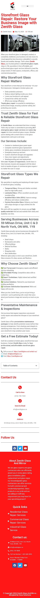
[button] (27, 6)
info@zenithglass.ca (14, 354)
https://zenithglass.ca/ (15, 356)
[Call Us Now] (20, 387)
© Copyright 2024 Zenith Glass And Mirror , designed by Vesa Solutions (20, 594)
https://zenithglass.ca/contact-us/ (25, 351)
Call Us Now (20, 392)
